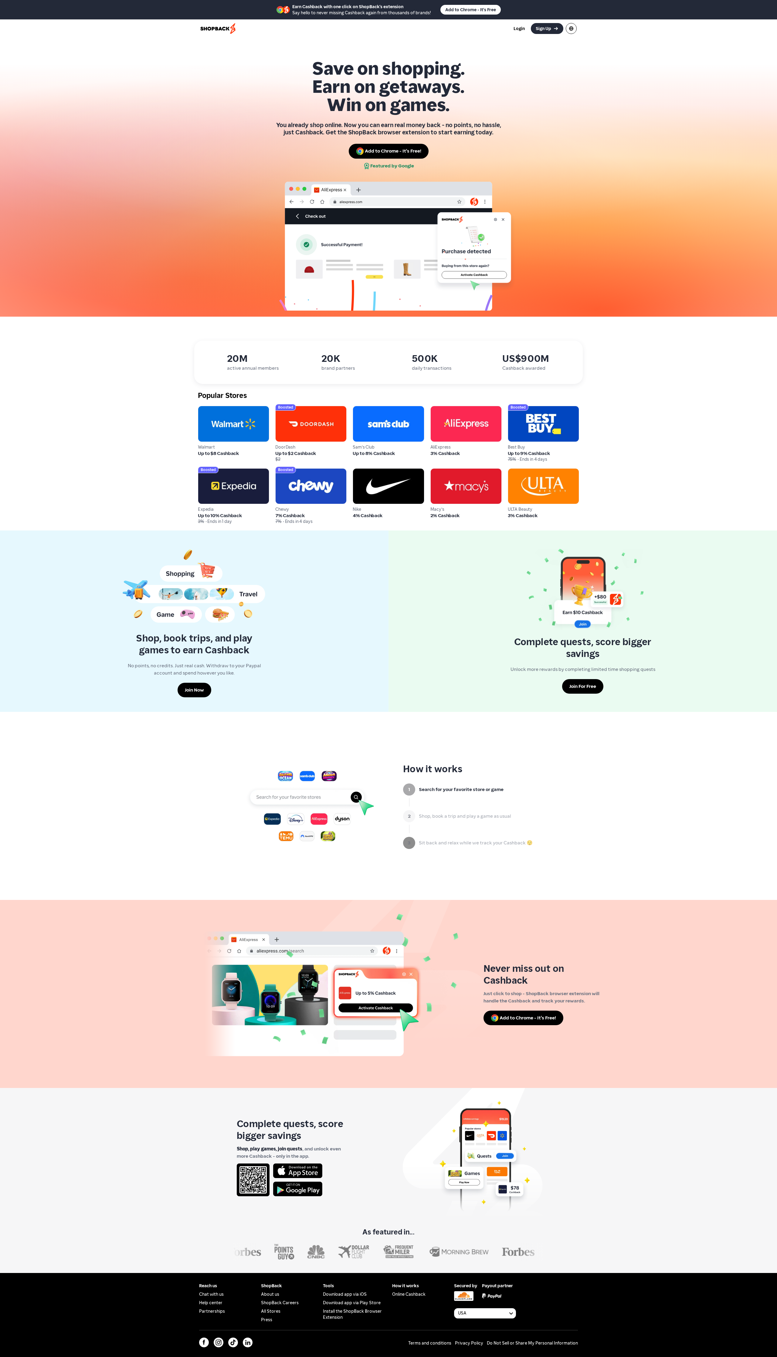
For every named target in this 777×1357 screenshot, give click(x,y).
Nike (357, 471)
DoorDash (286, 409)
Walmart (207, 409)
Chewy (282, 471)
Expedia (207, 471)
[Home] (218, 28)
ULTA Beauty (522, 471)
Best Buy (517, 409)
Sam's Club (365, 409)
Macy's (438, 471)
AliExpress (441, 409)
